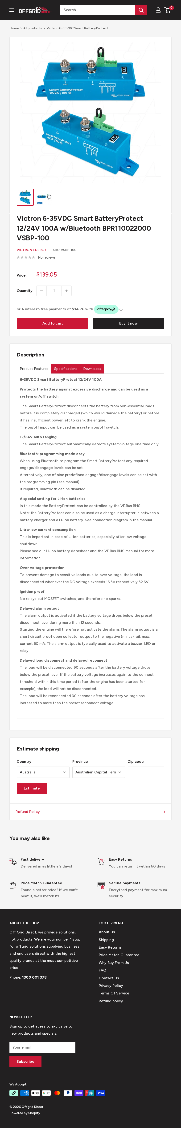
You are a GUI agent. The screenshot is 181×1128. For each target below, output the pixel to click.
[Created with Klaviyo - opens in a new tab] (90, 623)
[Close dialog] (171, 507)
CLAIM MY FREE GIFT (47, 588)
